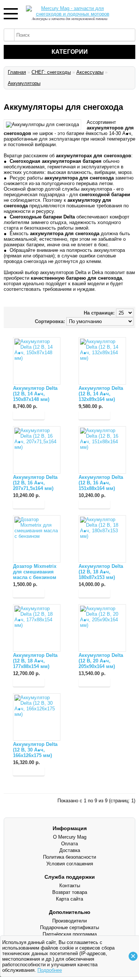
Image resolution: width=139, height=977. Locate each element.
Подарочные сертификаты (69, 927)
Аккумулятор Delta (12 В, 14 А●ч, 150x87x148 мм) (35, 393)
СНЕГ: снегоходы (51, 72)
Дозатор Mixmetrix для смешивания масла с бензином (34, 571)
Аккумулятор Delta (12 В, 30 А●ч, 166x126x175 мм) (35, 749)
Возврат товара (69, 892)
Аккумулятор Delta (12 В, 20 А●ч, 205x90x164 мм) (101, 660)
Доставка (69, 850)
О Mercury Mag (69, 837)
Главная (17, 72)
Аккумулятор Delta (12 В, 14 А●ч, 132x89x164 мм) (101, 393)
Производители (69, 921)
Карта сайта (69, 899)
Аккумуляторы (24, 83)
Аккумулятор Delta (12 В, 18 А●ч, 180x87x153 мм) (101, 571)
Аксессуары (89, 72)
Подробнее (49, 970)
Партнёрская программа (70, 934)
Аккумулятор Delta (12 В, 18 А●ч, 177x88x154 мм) (35, 660)
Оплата (69, 843)
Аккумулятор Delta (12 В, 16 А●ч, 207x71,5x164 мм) (35, 482)
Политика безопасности (69, 857)
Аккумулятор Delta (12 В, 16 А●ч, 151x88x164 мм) (101, 482)
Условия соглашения (69, 863)
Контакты (69, 885)
